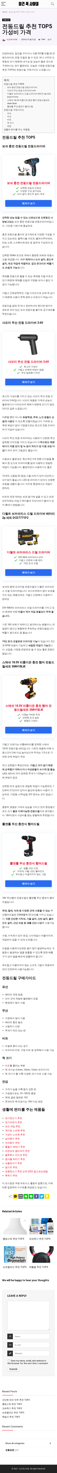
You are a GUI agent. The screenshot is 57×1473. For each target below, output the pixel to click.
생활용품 (6, 20)
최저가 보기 (28, 203)
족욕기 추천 (11, 1175)
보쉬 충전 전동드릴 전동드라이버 (22, 87)
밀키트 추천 (11, 1167)
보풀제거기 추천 (13, 1163)
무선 (9, 116)
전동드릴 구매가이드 (14, 110)
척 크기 (10, 123)
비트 (9, 119)
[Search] (52, 4)
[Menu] (3, 4)
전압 (9, 126)
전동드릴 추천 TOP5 (14, 84)
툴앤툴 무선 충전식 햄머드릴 (20, 106)
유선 (9, 113)
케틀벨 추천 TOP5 (38, 1267)
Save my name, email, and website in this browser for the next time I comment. (27, 1362)
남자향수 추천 (12, 1138)
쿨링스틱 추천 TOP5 (13, 1238)
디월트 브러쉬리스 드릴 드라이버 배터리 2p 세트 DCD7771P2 (29, 95)
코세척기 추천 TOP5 (39, 1238)
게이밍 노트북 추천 (15, 1130)
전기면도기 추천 (13, 1118)
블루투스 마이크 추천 (16, 1155)
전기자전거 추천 (13, 1122)
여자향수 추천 (12, 1142)
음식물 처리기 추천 (15, 1159)
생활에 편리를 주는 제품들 (17, 129)
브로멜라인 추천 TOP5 (14, 1267)
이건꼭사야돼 (11, 39)
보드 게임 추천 (12, 1126)
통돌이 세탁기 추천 (15, 1147)
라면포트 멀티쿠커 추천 (17, 1151)
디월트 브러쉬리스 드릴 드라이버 (28, 552)
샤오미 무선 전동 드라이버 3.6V (21, 90)
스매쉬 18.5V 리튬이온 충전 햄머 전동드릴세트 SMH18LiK (28, 102)
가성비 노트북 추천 (15, 1134)
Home (4, 12)
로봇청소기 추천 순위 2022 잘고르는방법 (26, 1171)
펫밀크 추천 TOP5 (11, 1417)
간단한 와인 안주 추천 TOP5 (16, 1400)
